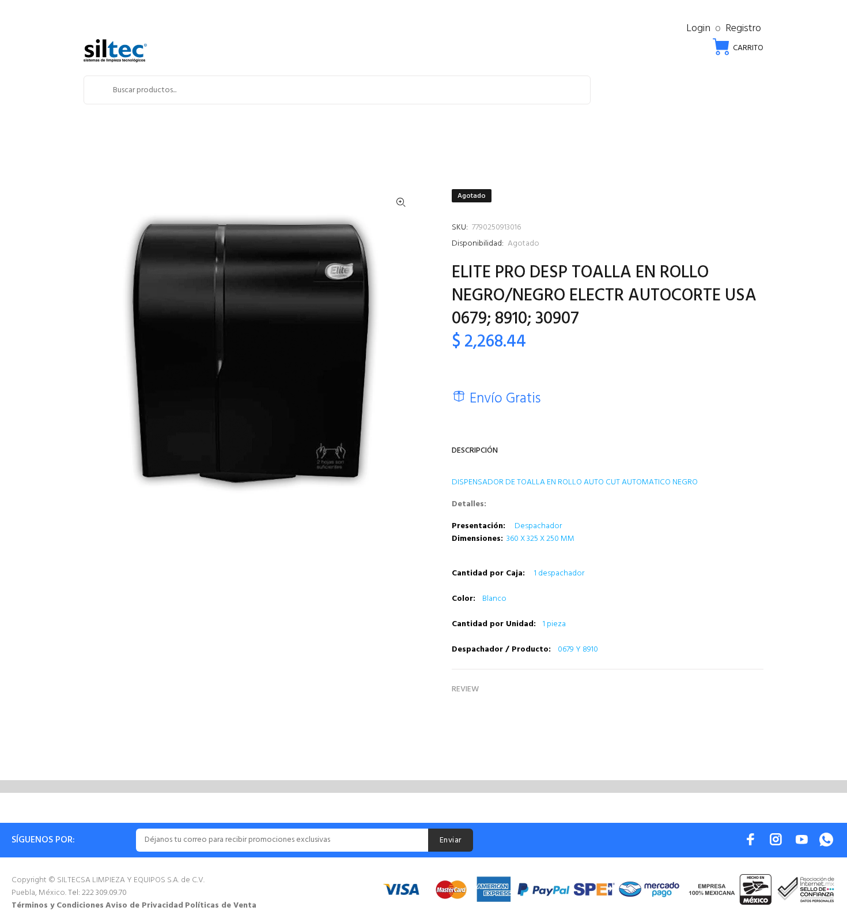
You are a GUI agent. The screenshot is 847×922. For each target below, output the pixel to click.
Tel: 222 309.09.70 (97, 893)
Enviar (451, 840)
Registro (743, 28)
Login (698, 28)
